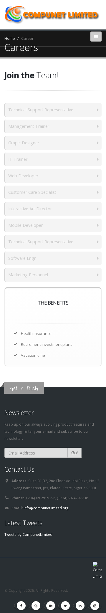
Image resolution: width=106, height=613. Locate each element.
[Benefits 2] (42, 314)
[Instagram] (94, 605)
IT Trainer (17, 159)
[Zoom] (50, 605)
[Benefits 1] (36, 314)
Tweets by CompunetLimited (28, 534)
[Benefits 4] (55, 314)
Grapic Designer (23, 143)
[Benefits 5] (61, 314)
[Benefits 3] (48, 314)
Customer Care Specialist (32, 192)
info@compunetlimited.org (46, 507)
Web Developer (23, 176)
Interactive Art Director (30, 209)
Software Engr (22, 258)
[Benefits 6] (67, 314)
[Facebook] (21, 605)
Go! (74, 452)
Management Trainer (28, 126)
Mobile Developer (25, 225)
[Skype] (36, 605)
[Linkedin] (80, 605)
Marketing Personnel (28, 274)
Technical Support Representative (40, 110)
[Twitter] (65, 605)
